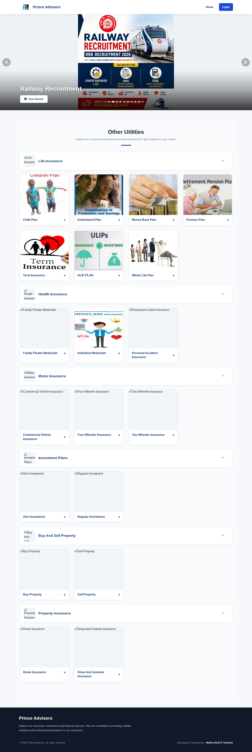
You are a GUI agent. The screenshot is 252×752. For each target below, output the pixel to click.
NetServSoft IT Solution (219, 742)
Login (226, 6)
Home (209, 6)
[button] (6, 62)
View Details (35, 98)
